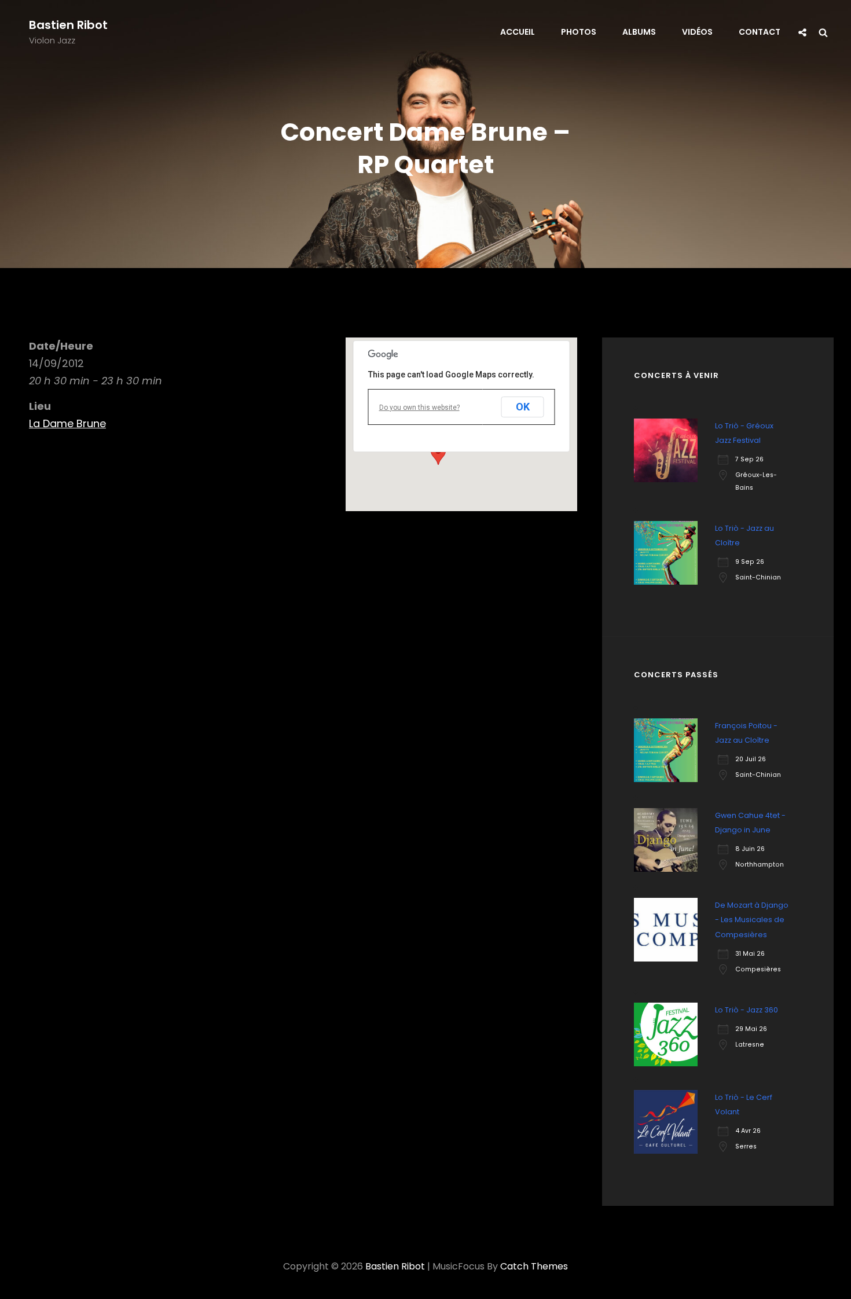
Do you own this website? (419, 407)
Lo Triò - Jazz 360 (746, 1010)
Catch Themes (534, 1266)
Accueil (517, 32)
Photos (578, 32)
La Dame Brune (67, 423)
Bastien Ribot (68, 25)
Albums (639, 32)
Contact (759, 32)
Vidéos (697, 32)
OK (523, 407)
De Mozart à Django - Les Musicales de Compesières (751, 919)
